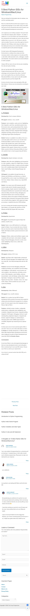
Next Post (15, 405)
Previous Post (15, 401)
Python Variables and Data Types (11, 427)
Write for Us (4, 589)
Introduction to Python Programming (11, 416)
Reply (27, 460)
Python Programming (6, 14)
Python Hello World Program (9, 421)
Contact (3, 586)
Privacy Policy (4, 591)
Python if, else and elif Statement (11, 432)
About (3, 584)
